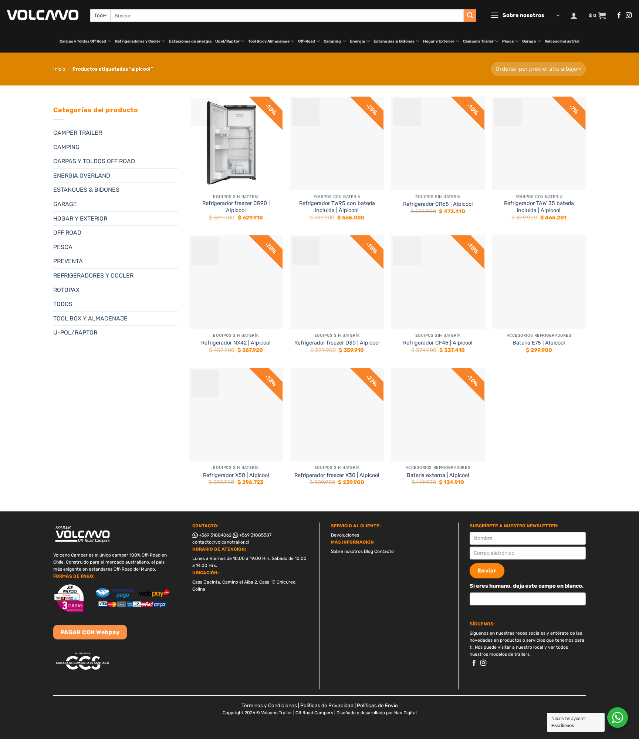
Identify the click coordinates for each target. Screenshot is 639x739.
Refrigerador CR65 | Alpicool (438, 204)
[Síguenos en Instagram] (629, 15)
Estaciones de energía (190, 41)
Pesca (508, 41)
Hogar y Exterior (438, 41)
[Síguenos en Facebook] (619, 15)
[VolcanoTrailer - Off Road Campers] (42, 15)
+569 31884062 (214, 535)
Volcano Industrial (562, 41)
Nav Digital (405, 712)
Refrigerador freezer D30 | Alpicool (337, 343)
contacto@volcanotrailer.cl (220, 542)
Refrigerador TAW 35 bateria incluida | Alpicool (539, 207)
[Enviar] (470, 15)
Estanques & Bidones (394, 41)
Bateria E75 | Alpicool (539, 343)
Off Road (67, 232)
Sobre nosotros (347, 551)
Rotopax (66, 289)
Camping (332, 41)
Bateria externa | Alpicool (438, 475)
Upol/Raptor (227, 41)
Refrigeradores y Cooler (137, 41)
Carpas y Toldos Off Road (83, 41)
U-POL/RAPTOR (75, 332)
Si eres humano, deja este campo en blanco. (527, 586)
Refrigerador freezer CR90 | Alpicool (236, 207)
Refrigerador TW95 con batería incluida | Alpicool (337, 207)
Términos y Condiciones (269, 705)
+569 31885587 (254, 535)
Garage (529, 41)
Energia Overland (81, 175)
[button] (524, 15)
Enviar (487, 570)
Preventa (68, 261)
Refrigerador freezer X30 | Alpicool (336, 475)
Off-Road (306, 41)
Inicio (59, 69)
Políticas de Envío (377, 705)
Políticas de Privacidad (327, 705)
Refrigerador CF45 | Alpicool (438, 343)
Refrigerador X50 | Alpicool (236, 475)
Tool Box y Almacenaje (269, 41)
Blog (368, 551)
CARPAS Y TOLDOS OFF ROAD (94, 161)
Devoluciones (345, 535)
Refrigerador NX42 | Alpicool (236, 343)
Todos (62, 304)
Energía (357, 41)
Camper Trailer (77, 132)
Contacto (384, 551)
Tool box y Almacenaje (90, 318)
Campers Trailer (478, 41)
